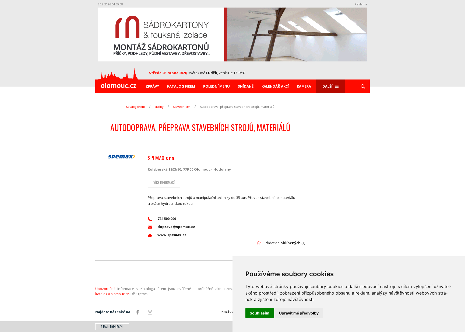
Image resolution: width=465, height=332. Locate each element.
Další (327, 86)
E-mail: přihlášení (112, 326)
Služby (159, 107)
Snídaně (245, 86)
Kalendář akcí (275, 86)
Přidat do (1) (285, 242)
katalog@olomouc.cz (112, 293)
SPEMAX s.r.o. (161, 158)
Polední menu (216, 86)
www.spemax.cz (171, 234)
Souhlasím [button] (259, 313)
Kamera (304, 86)
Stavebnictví (182, 107)
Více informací (164, 182)
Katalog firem (181, 86)
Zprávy (152, 86)
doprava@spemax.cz (176, 226)
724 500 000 (166, 218)
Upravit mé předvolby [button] (299, 313)
